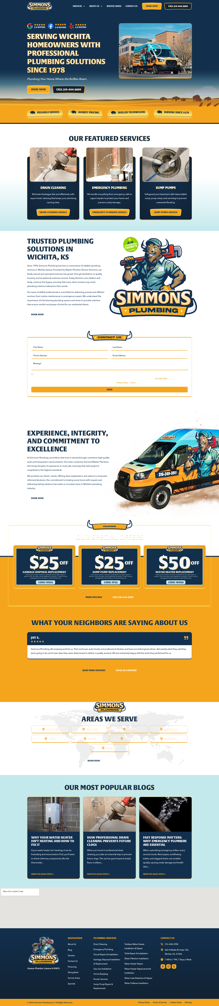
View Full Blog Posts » (42, 874)
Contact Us (131, 6)
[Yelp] (174, 966)
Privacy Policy (122, 382)
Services (77, 6)
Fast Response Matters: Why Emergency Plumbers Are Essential (165, 841)
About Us (94, 6)
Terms (132, 382)
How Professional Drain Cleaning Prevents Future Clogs (109, 841)
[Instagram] (168, 966)
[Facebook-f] (163, 966)
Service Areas (114, 6)
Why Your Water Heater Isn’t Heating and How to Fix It (52, 841)
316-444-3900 (161, 378)
